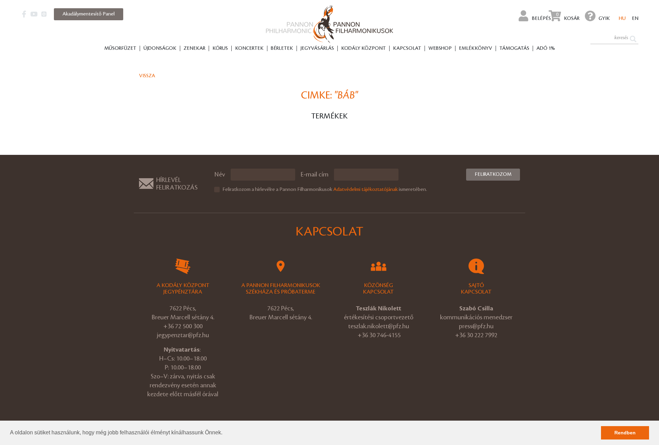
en (635, 18)
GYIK (604, 18)
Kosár (567, 16)
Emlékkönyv (475, 48)
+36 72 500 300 (183, 326)
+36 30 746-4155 (379, 335)
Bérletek (282, 48)
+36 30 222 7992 (476, 335)
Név (219, 174)
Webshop (440, 48)
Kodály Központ (363, 48)
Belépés (541, 18)
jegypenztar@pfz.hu (183, 335)
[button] (225, 433)
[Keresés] (633, 38)
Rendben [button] (625, 432)
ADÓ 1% (545, 48)
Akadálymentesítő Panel (88, 14)
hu (622, 18)
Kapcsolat (407, 48)
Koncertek (249, 48)
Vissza (147, 76)
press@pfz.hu (476, 326)
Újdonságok (159, 48)
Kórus (220, 48)
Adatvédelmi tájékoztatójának (365, 189)
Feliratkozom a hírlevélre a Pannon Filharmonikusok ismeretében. (324, 189)
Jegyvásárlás (317, 48)
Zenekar (194, 48)
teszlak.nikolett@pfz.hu (378, 326)
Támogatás (514, 48)
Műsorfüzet (120, 48)
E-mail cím (314, 174)
